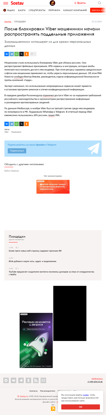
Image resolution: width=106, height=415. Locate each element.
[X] (21, 54)
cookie (86, 395)
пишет (51, 115)
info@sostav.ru (97, 379)
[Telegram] (11, 54)
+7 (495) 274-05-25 (95, 382)
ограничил (48, 95)
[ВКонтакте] (6, 54)
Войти (7, 171)
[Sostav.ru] (22, 3)
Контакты (34, 391)
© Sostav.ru (22, 396)
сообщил (19, 77)
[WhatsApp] (16, 54)
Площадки (17, 236)
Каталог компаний (75, 10)
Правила (15, 171)
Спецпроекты (37, 10)
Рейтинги (54, 10)
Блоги (21, 10)
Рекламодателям (47, 391)
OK (80, 407)
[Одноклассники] (26, 54)
